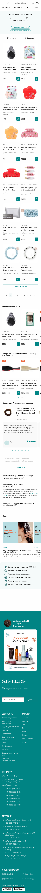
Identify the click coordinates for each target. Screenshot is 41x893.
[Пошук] (8, 2)
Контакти (5, 750)
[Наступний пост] (34, 650)
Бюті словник (7, 746)
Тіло (23, 725)
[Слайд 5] (18, 450)
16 (30, 295)
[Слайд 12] (28, 450)
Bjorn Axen (6, 64)
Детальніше (20, 467)
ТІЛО (28, 7)
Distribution (9, 879)
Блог (4, 743)
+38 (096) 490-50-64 (13, 805)
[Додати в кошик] (18, 79)
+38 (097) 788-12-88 (13, 792)
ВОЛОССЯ (6, 7)
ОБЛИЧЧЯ (18, 7)
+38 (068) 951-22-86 (12, 802)
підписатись (32, 699)
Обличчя (25, 721)
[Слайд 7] (21, 450)
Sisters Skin (29, 874)
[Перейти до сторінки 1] (18, 397)
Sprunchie (33, 64)
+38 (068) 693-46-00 (13, 798)
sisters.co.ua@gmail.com (14, 776)
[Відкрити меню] (3, 2)
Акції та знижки (27, 738)
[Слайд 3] (15, 450)
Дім (23, 728)
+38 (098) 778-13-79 (12, 823)
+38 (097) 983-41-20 (13, 795)
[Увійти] (32, 2)
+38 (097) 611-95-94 (12, 829)
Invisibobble (25, 64)
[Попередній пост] (7, 650)
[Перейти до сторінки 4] (22, 397)
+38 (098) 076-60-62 (13, 859)
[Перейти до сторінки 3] (21, 397)
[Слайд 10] (25, 450)
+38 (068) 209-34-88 (13, 852)
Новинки (25, 735)
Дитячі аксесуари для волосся (20, 27)
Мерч (24, 731)
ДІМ (36, 7)
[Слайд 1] (12, 450)
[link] (37, 2)
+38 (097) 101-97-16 (12, 838)
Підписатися (18, 626)
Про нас (5, 730)
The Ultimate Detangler (16, 380)
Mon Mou (6, 225)
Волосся (25, 718)
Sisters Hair (9, 874)
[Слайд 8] (22, 450)
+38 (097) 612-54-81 (12, 789)
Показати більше (20, 287)
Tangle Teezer (6, 380)
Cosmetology (29, 879)
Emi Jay (23, 104)
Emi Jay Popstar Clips (32, 185)
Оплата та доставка (9, 718)
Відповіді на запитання (10, 727)
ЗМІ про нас (6, 734)
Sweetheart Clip (31, 145)
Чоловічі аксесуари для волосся (20, 30)
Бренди (24, 742)
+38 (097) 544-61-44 (12, 844)
